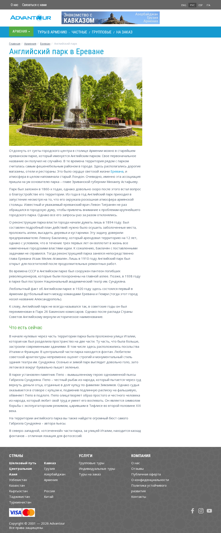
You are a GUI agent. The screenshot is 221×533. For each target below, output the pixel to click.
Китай (48, 496)
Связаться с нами (34, 5)
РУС (192, 5)
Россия (49, 491)
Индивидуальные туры (97, 468)
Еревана (116, 171)
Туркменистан (20, 502)
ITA (208, 5)
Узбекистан (18, 480)
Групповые (102, 32)
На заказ (124, 32)
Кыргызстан (18, 491)
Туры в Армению (52, 32)
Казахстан (17, 485)
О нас (14, 5)
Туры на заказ (90, 474)
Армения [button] (20, 31)
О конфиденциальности (150, 480)
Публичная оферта (146, 474)
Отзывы (137, 468)
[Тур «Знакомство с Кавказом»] (111, 17)
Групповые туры (91, 463)
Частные (79, 32)
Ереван (45, 44)
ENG (183, 5)
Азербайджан (54, 474)
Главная (14, 44)
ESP (201, 5)
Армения (30, 44)
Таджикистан (19, 496)
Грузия (49, 468)
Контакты (138, 496)
